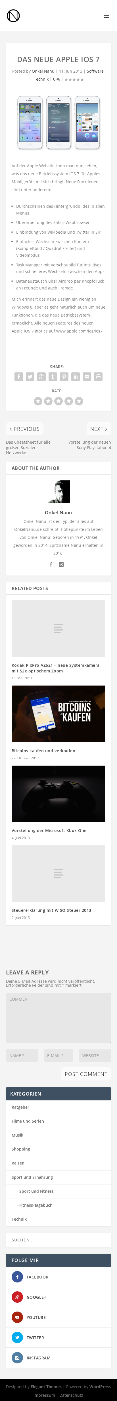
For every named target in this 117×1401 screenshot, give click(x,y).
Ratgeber (20, 1107)
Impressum (44, 1395)
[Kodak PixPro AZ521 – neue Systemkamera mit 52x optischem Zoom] (59, 628)
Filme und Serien (28, 1121)
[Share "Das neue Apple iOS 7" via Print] (98, 376)
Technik (41, 79)
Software (95, 71)
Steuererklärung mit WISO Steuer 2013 (51, 910)
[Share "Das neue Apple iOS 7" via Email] (87, 376)
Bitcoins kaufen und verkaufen (44, 750)
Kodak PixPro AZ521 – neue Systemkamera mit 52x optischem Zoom (56, 668)
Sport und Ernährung (32, 1177)
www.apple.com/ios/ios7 (79, 331)
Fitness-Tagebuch (36, 1205)
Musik (17, 1135)
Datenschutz (71, 1395)
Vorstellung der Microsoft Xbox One (49, 830)
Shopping (21, 1149)
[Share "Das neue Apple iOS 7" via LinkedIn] (75, 376)
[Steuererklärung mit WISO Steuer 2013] (59, 873)
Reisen (18, 1163)
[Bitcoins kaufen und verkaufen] (59, 714)
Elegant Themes (46, 1386)
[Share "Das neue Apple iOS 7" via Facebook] (18, 376)
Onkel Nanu (43, 71)
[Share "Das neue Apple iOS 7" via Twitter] (30, 376)
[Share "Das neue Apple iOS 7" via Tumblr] (52, 376)
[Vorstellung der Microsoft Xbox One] (59, 794)
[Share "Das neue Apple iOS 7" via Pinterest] (64, 376)
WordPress (100, 1386)
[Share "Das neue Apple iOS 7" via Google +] (41, 376)
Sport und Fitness (36, 1191)
